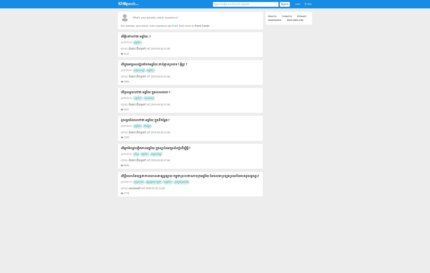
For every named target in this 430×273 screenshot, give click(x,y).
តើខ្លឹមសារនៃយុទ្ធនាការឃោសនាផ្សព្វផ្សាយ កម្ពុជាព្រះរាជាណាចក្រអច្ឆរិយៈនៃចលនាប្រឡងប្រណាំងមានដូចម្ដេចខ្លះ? (190, 176)
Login (297, 4)
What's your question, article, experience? (155, 18)
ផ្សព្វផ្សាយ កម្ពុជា (153, 182)
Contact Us (287, 16)
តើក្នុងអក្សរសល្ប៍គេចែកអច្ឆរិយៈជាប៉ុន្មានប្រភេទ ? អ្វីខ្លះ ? (154, 64)
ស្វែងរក (284, 4)
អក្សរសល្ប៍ (139, 70)
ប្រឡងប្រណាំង (181, 182)
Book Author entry (295, 20)
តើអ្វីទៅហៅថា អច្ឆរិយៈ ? (136, 36)
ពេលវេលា (149, 98)
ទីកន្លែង (147, 126)
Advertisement (274, 20)
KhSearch (301, 16)
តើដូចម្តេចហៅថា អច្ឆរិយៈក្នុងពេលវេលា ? (145, 92)
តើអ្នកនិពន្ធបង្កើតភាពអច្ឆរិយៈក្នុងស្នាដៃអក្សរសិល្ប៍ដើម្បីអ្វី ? (155, 148)
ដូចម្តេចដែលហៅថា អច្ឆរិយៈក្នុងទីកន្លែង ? (145, 120)
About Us (272, 16)
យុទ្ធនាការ (138, 182)
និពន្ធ (136, 154)
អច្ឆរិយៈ (137, 42)
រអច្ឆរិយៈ (168, 182)
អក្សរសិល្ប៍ (156, 154)
